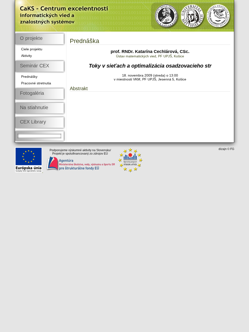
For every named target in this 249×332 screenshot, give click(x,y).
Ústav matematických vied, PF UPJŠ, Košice (150, 56)
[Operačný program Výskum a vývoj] (130, 171)
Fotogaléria (32, 93)
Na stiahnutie (34, 107)
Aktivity (26, 56)
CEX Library (33, 121)
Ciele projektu (31, 49)
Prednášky (29, 77)
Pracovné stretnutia (36, 83)
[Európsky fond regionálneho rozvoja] (29, 171)
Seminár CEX (34, 65)
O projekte (31, 38)
